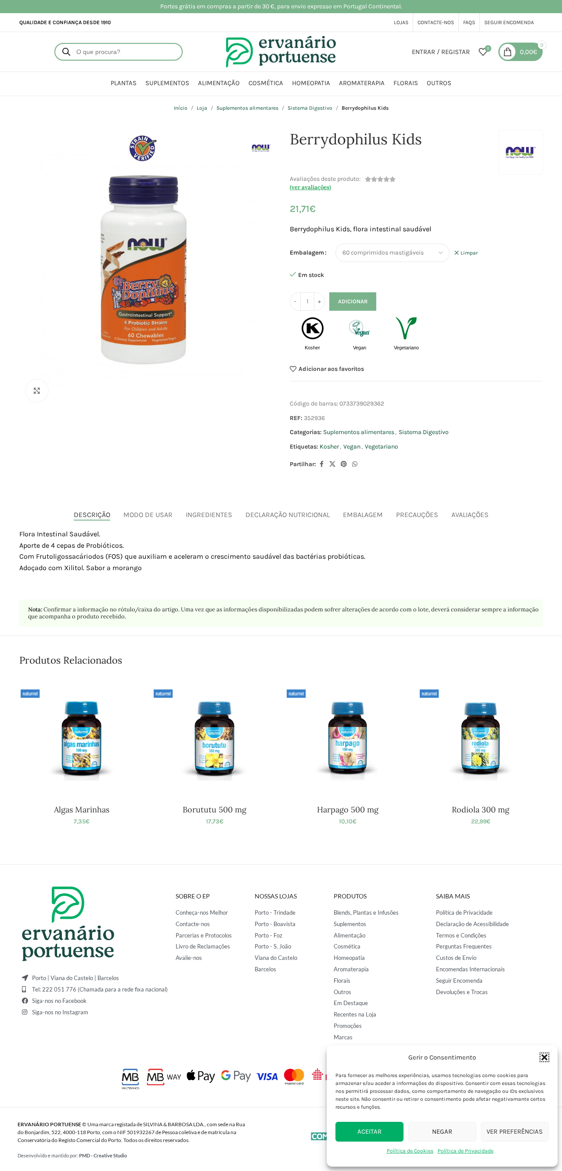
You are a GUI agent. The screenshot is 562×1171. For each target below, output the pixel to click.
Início (180, 108)
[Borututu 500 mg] (214, 738)
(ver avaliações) (310, 187)
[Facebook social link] (321, 464)
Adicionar (352, 301)
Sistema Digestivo (310, 108)
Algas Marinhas (81, 810)
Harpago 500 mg (347, 810)
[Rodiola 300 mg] (480, 738)
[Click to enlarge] (37, 391)
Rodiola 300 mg (480, 810)
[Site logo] (281, 51)
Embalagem (307, 252)
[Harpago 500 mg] (347, 738)
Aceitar (369, 1131)
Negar (442, 1131)
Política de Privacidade (466, 1151)
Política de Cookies (410, 1151)
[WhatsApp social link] (354, 464)
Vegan (351, 446)
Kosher (329, 446)
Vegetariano (381, 446)
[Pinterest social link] (343, 464)
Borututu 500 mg (214, 810)
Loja (202, 108)
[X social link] (332, 464)
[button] (544, 1057)
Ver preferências (514, 1131)
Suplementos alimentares (247, 108)
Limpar (469, 253)
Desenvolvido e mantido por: (72, 1155)
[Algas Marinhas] (81, 738)
